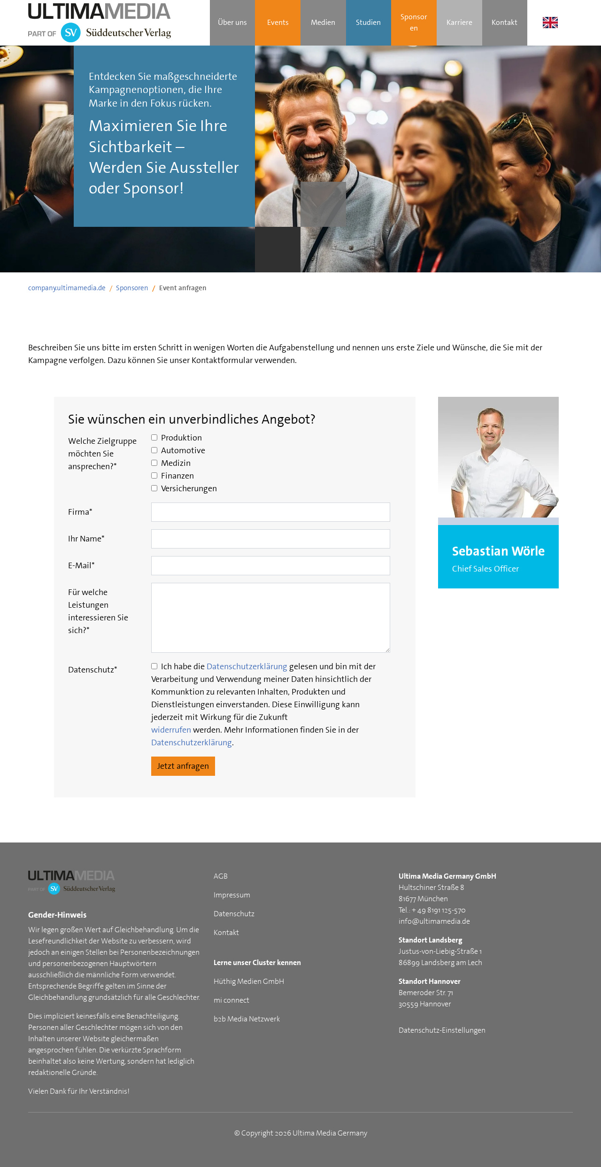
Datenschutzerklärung (247, 666)
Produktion (180, 437)
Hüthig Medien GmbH (249, 981)
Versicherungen (188, 488)
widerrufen (171, 729)
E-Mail (81, 565)
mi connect (231, 1000)
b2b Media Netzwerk (247, 1019)
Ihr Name (86, 538)
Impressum (232, 895)
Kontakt (226, 932)
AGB (221, 876)
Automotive (182, 450)
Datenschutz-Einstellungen (442, 1030)
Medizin (175, 463)
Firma (80, 512)
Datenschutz (92, 669)
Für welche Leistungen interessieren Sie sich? (98, 611)
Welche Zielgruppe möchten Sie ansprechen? (102, 453)
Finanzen (176, 475)
